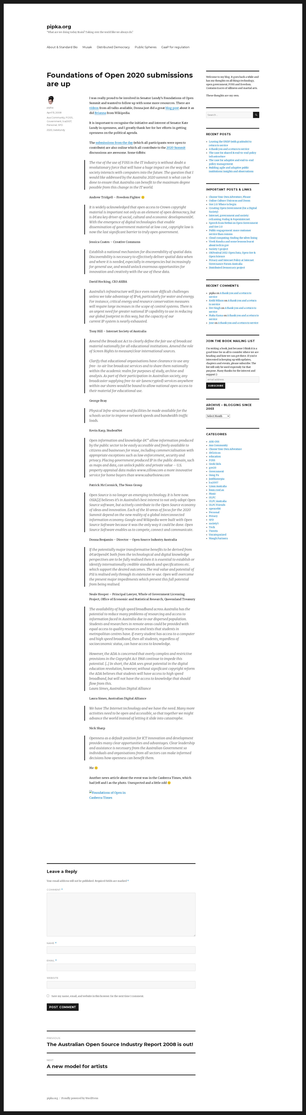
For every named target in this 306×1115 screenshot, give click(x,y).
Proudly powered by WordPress (79, 1098)
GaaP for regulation (175, 47)
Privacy (213, 516)
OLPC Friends (217, 504)
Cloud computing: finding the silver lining (233, 237)
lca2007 (67, 121)
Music (212, 493)
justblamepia (216, 478)
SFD (60, 125)
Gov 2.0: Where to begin (222, 204)
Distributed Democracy (113, 47)
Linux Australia (218, 486)
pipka (50, 107)
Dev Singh (215, 308)
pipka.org (59, 27)
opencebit (215, 508)
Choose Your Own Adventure (225, 449)
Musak (87, 47)
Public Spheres (145, 47)
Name (52, 943)
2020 (49, 129)
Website (52, 977)
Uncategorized (217, 534)
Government (54, 121)
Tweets (213, 531)
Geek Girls (215, 464)
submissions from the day (114, 142)
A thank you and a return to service (229, 149)
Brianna (100, 113)
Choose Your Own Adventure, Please (230, 196)
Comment (55, 889)
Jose (211, 322)
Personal (52, 125)
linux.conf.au (216, 490)
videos (94, 108)
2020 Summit (175, 147)
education (215, 456)
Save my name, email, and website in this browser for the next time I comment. (98, 996)
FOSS (69, 117)
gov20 (212, 467)
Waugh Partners (218, 538)
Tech (212, 527)
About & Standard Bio (62, 47)
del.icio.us (214, 452)
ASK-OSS (214, 441)
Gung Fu (214, 475)
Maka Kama (216, 315)
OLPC (212, 497)
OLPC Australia (217, 501)
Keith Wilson (216, 300)
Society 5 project (218, 249)
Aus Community (56, 117)
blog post (172, 108)
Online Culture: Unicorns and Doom (229, 200)
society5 (214, 523)
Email (52, 960)
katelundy (59, 129)
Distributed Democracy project (227, 267)
